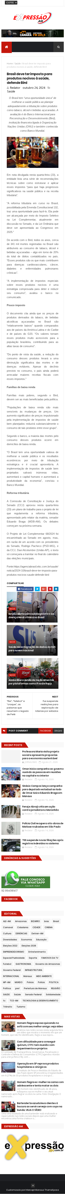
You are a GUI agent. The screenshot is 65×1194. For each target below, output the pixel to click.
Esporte (33, 957)
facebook (45, 730)
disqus (58, 730)
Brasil (56, 921)
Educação (41, 939)
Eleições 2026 (29, 945)
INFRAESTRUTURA (33, 970)
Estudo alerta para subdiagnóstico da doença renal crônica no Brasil (31, 615)
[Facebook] (58, 3)
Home (10, 63)
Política (7, 988)
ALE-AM (7, 921)
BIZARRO (35, 921)
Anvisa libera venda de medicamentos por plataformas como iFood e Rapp (31, 681)
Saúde (18, 63)
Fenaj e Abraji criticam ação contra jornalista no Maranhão (40, 808)
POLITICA (53, 982)
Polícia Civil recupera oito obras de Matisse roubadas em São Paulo (42, 825)
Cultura (7, 933)
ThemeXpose (52, 1189)
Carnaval (8, 927)
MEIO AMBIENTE (44, 976)
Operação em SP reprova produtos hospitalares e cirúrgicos (38, 1065)
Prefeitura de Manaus (35, 988)
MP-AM (6, 982)
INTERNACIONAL (11, 976)
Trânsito (7, 1006)
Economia (26, 939)
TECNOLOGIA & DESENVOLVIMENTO (40, 1000)
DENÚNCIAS (21, 933)
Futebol (7, 963)
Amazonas (21, 921)
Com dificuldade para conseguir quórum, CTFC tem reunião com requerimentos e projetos (36, 1045)
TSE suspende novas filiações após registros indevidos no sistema (42, 841)
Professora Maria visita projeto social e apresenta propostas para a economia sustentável (40, 755)
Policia (30, 982)
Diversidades (10, 939)
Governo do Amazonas (47, 963)
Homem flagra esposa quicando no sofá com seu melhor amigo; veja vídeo (40, 1024)
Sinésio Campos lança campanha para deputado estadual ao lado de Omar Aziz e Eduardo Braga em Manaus (42, 791)
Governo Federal (12, 970)
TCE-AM (14, 1000)
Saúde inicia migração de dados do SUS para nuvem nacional (32, 648)
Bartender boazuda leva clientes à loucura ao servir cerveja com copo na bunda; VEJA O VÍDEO (39, 1106)
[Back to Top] (33, 1186)
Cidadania (22, 927)
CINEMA (49, 927)
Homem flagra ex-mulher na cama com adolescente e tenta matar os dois (40, 1083)
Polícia (41, 982)
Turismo (20, 1006)
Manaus (27, 976)
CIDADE (36, 927)
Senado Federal (33, 994)
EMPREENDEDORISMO (13, 951)
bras (46, 921)
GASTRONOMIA (23, 963)
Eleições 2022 (10, 945)
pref (17, 988)
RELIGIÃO (55, 988)
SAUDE (6, 994)
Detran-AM (37, 933)
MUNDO (19, 982)
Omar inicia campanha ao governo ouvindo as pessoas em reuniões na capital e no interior (43, 772)
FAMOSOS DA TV (49, 957)
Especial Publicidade (14, 957)
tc (4, 1000)
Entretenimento (37, 951)
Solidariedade (53, 994)
